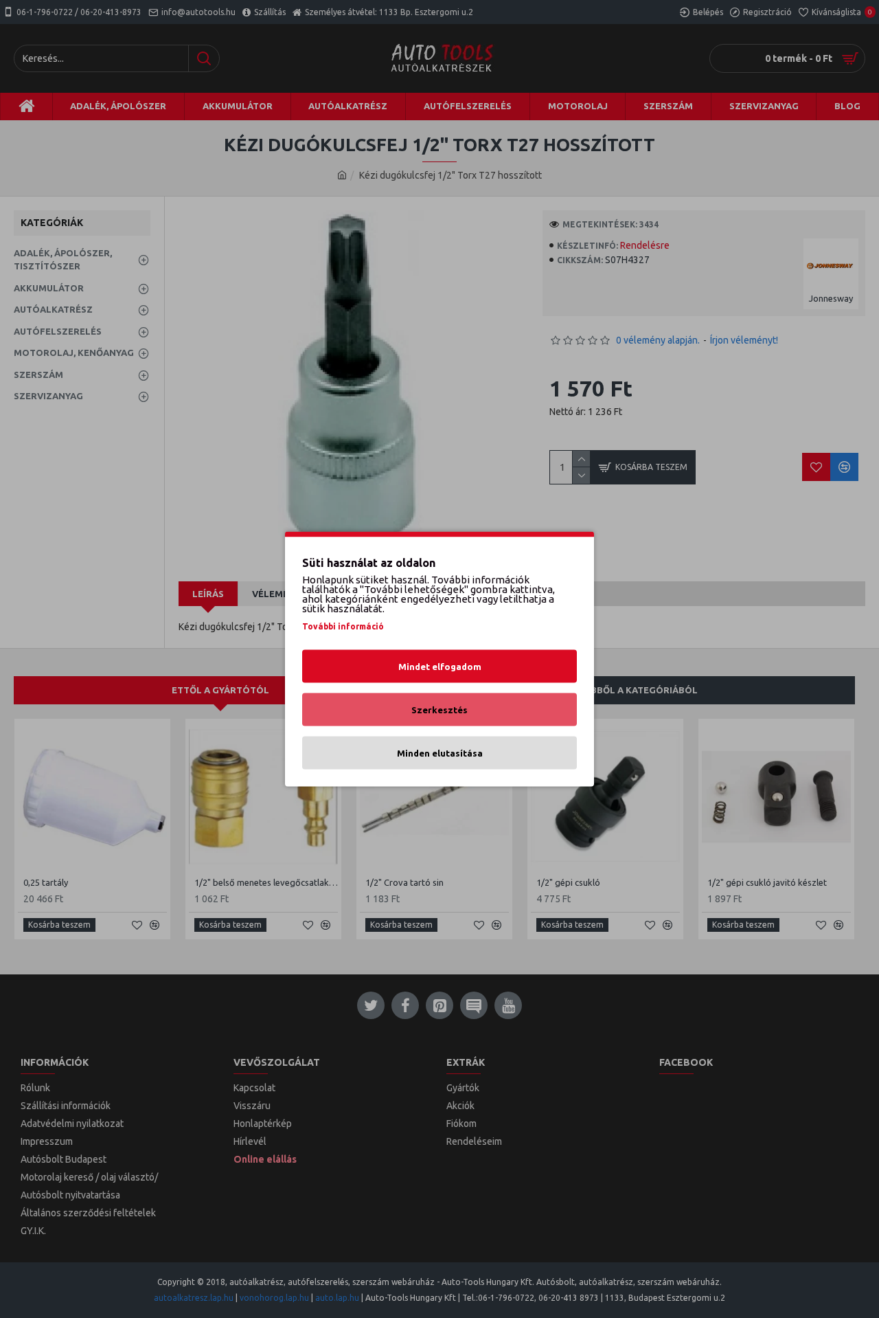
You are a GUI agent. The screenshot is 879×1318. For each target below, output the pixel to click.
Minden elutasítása (440, 753)
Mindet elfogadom (439, 666)
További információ (343, 626)
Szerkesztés (439, 710)
